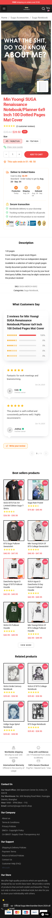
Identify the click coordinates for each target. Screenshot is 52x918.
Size (5, 136)
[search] (43, 8)
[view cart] (48, 8)
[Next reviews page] (46, 453)
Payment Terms (9, 851)
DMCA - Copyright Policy (13, 830)
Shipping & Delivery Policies (14, 847)
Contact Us (7, 859)
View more (26, 645)
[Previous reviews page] (32, 453)
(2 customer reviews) (25, 126)
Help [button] (47, 914)
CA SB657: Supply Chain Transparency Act (21, 834)
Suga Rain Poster (35, 503)
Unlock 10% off (5, 905)
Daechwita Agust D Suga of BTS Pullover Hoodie (12, 584)
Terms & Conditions (10, 822)
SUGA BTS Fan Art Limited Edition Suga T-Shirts (13, 506)
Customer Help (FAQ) (11, 863)
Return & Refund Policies (13, 855)
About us (6, 818)
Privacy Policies (9, 826)
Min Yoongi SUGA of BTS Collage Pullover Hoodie (37, 628)
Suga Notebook (40, 17)
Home (4, 17)
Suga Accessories (20, 17)
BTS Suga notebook (37, 724)
